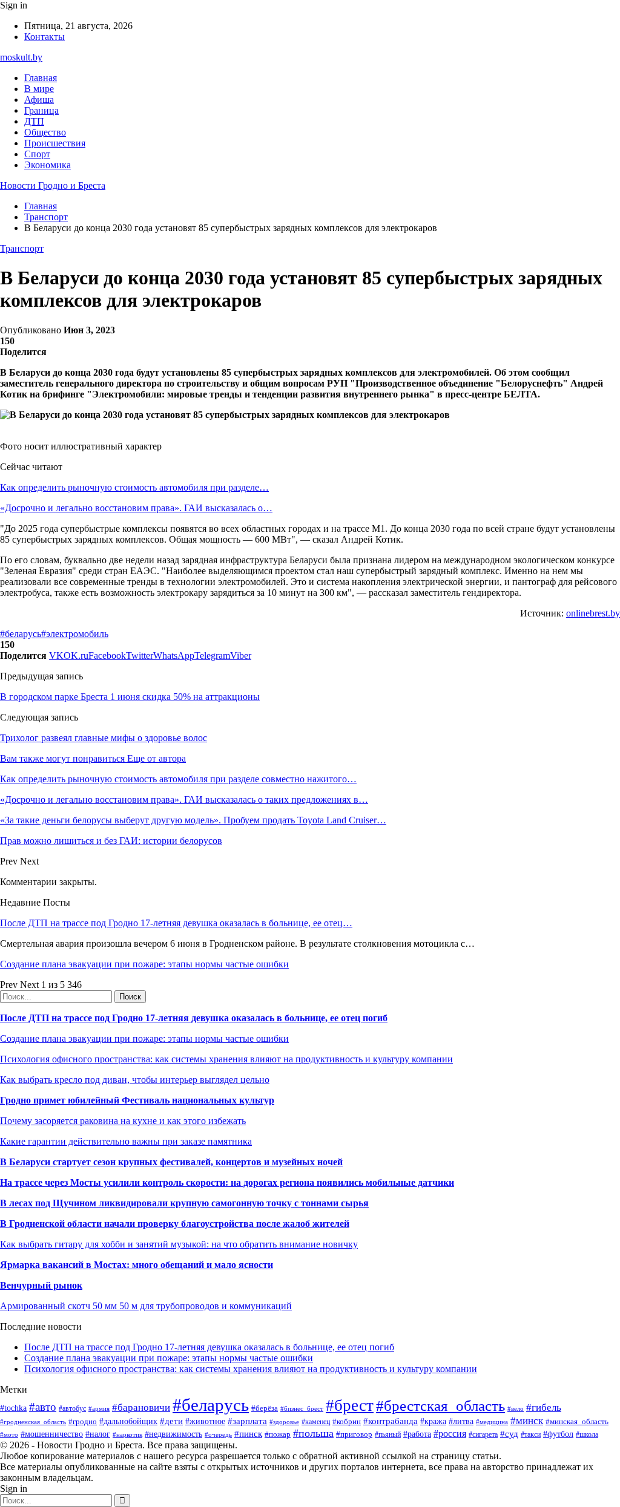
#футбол (558, 1434)
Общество (45, 132)
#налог (97, 1434)
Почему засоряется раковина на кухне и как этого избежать (123, 1121)
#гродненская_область (33, 1421)
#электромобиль (74, 634)
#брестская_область (440, 1405)
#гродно (82, 1421)
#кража (433, 1421)
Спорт (37, 154)
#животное (205, 1421)
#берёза (264, 1408)
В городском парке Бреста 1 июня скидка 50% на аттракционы (130, 696)
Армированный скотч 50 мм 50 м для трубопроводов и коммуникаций (146, 1306)
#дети (171, 1421)
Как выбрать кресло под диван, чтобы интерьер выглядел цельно (134, 1079)
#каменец (316, 1422)
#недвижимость (173, 1434)
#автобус (72, 1409)
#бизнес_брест (301, 1408)
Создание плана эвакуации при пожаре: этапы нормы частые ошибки (144, 964)
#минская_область (577, 1421)
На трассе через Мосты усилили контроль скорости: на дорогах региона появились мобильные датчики (227, 1182)
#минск (526, 1421)
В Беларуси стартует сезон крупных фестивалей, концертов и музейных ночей (171, 1162)
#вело (515, 1408)
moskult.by (21, 57)
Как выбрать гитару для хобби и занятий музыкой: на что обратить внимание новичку (179, 1244)
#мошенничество (52, 1434)
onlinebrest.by (593, 613)
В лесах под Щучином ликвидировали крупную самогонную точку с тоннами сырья (184, 1203)
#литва (461, 1421)
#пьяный (388, 1434)
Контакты (44, 36)
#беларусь (20, 634)
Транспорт (22, 248)
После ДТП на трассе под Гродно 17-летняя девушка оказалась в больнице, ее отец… (176, 923)
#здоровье (284, 1421)
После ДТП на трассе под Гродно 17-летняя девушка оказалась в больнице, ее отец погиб (194, 1018)
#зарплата (247, 1421)
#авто (42, 1407)
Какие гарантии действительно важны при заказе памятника (126, 1141)
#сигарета (483, 1434)
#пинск (248, 1434)
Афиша (39, 99)
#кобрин (346, 1421)
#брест (350, 1405)
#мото (9, 1434)
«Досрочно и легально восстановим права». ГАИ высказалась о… (136, 508)
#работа (417, 1434)
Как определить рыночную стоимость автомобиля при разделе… (134, 487)
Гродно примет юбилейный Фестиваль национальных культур (137, 1100)
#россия (450, 1433)
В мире (39, 88)
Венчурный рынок (41, 1285)
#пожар (278, 1434)
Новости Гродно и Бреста (52, 185)
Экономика (47, 165)
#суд (509, 1434)
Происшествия (54, 143)
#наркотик (127, 1434)
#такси (531, 1435)
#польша (313, 1433)
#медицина (492, 1421)
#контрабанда (390, 1421)
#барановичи (141, 1407)
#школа (587, 1434)
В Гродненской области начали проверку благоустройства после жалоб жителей (174, 1223)
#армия (99, 1408)
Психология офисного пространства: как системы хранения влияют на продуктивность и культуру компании (226, 1059)
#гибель (543, 1407)
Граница (41, 110)
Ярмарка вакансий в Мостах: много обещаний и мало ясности (136, 1265)
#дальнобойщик (128, 1421)
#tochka (13, 1408)
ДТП (34, 121)
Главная (40, 78)
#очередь (218, 1434)
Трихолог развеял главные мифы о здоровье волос (103, 738)
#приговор (354, 1434)
